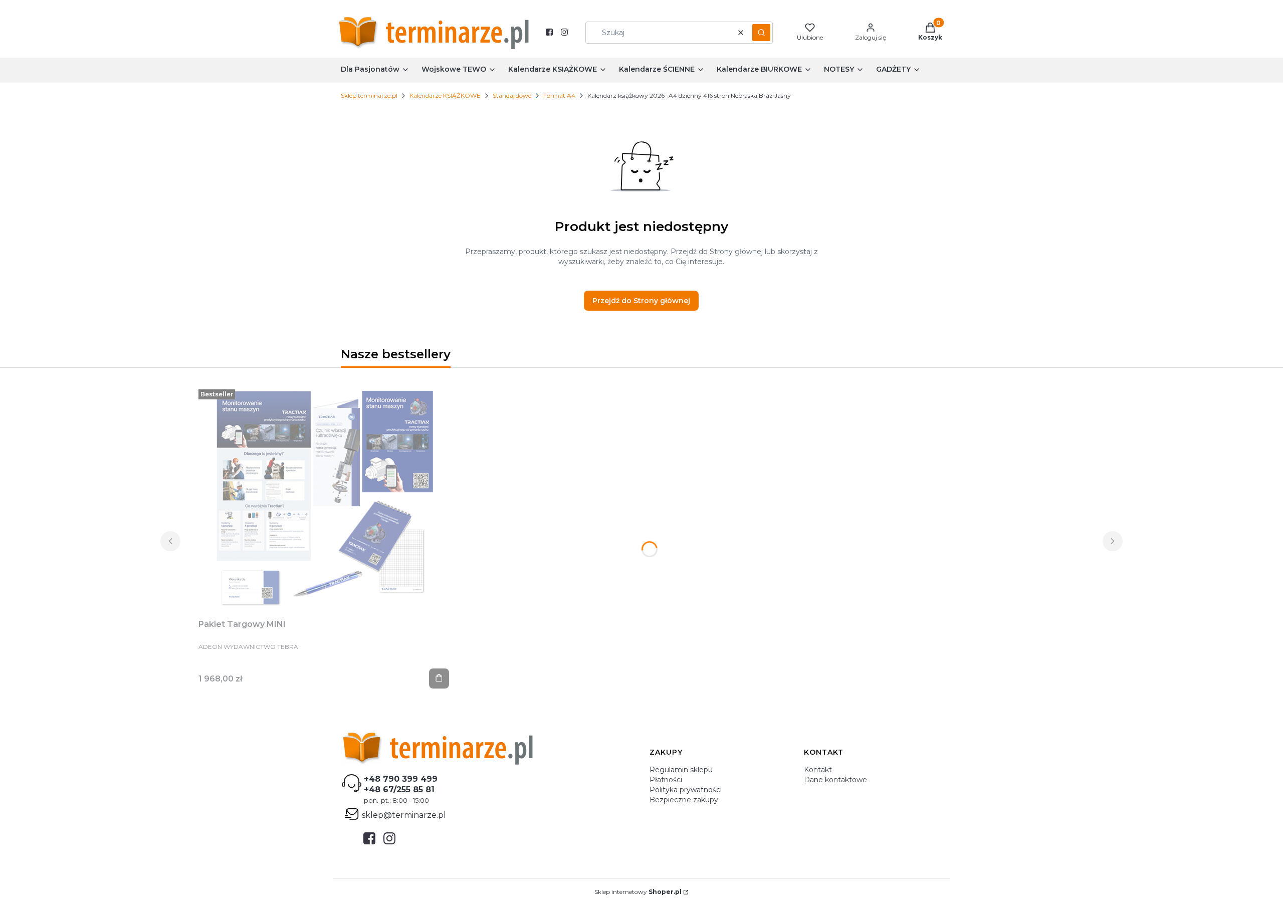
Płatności (666, 779)
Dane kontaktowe (835, 779)
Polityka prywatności (686, 789)
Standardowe (512, 95)
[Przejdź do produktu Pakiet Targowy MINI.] (323, 498)
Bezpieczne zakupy (684, 799)
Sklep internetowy (638, 891)
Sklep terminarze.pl (369, 95)
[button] (761, 32)
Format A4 (559, 95)
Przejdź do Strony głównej (641, 300)
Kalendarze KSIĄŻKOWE (445, 95)
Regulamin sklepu (681, 769)
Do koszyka (439, 678)
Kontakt (818, 769)
